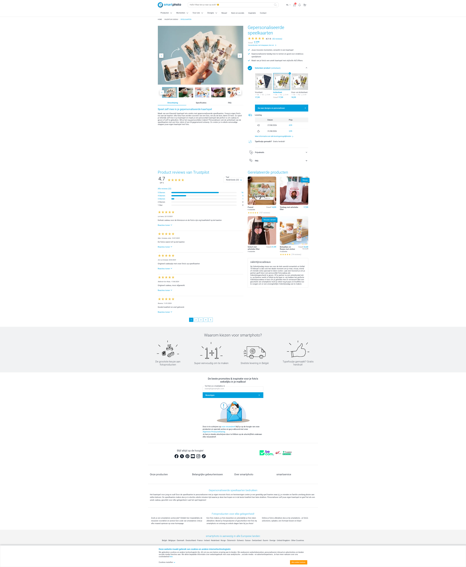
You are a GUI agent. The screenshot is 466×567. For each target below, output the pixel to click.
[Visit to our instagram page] (198, 456)
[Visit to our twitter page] (181, 456)
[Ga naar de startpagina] (169, 5)
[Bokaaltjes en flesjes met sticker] (294, 230)
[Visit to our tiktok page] (203, 456)
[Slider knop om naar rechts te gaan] (240, 55)
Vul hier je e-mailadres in (215, 386)
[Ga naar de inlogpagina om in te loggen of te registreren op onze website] (294, 5)
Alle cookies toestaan (298, 562)
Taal (227, 177)
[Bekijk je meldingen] (299, 5)
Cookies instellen (166, 562)
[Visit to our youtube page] (192, 456)
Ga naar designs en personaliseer (271, 108)
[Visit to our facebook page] (176, 456)
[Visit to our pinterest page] (187, 456)
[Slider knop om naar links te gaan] (161, 55)
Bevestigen (209, 395)
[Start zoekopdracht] (275, 5)
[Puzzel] (262, 191)
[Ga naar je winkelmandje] (305, 5)
